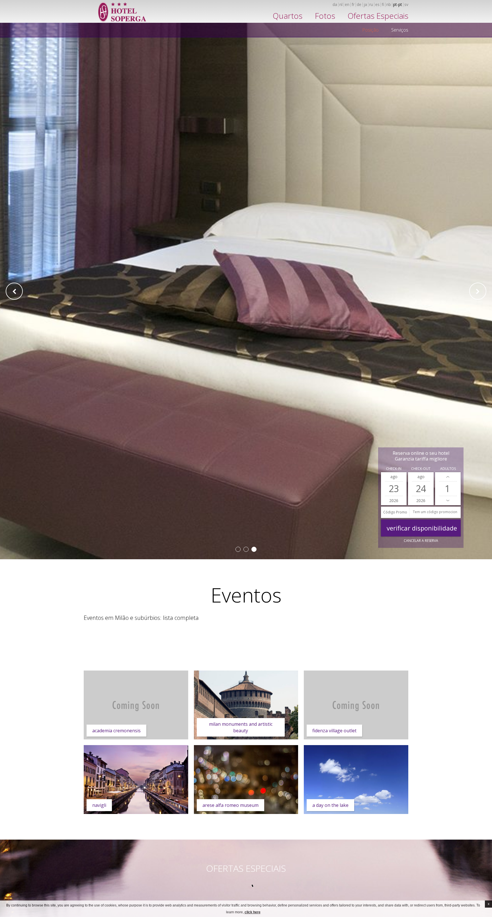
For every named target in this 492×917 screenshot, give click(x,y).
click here (253, 912)
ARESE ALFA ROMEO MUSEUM (230, 805)
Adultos (448, 468)
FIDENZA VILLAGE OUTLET (334, 730)
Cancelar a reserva (421, 540)
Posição (370, 30)
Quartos (287, 15)
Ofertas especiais (378, 15)
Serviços (399, 30)
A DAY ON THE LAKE (330, 805)
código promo (395, 512)
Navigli (99, 805)
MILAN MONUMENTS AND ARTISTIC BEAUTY (240, 727)
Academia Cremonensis (116, 730)
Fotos (325, 15)
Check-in (393, 468)
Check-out (420, 468)
